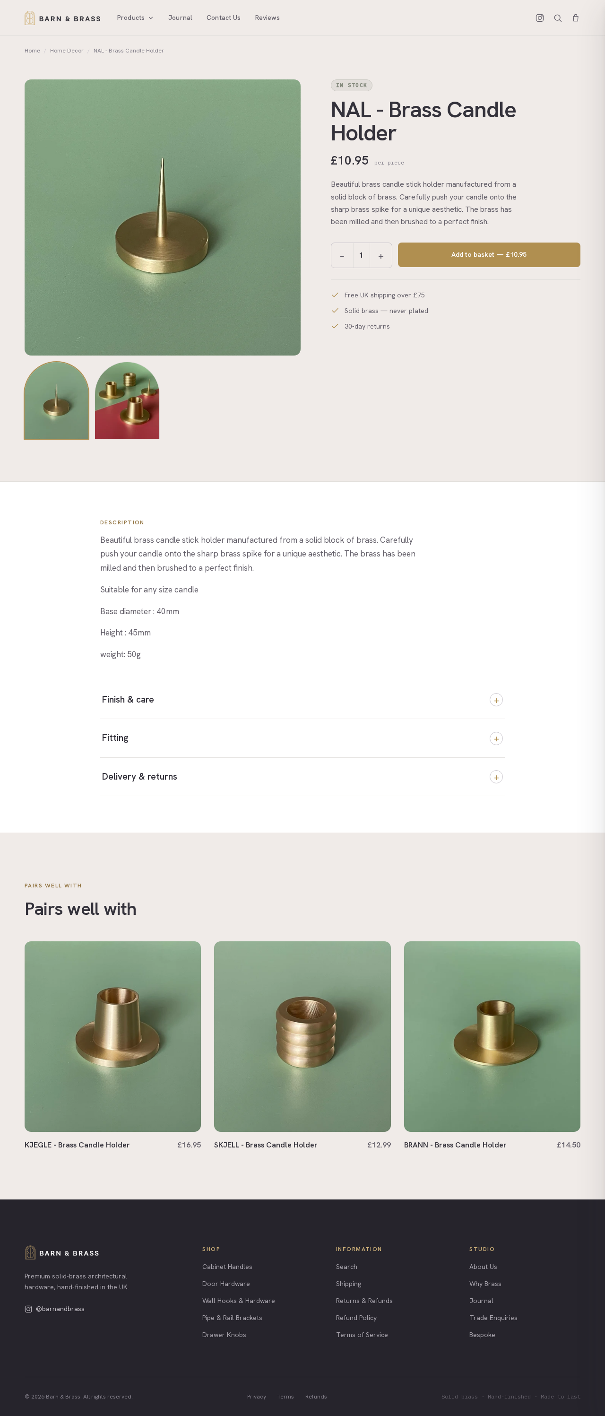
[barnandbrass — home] (62, 18)
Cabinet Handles (227, 1266)
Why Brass (485, 1283)
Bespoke (482, 1334)
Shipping (348, 1283)
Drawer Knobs (224, 1334)
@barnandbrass (60, 1308)
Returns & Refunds (364, 1300)
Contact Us (224, 17)
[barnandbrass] (62, 1252)
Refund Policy (356, 1317)
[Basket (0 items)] (575, 18)
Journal (180, 17)
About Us (483, 1266)
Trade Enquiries (493, 1317)
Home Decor (67, 50)
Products (131, 17)
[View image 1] (56, 400)
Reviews (267, 17)
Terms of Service (362, 1334)
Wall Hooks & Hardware (238, 1300)
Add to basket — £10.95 (489, 254)
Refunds (316, 1396)
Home (32, 50)
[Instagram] (539, 18)
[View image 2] (127, 400)
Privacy (256, 1396)
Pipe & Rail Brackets (232, 1317)
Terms (285, 1396)
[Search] (557, 18)
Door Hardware (226, 1283)
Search (346, 1266)
